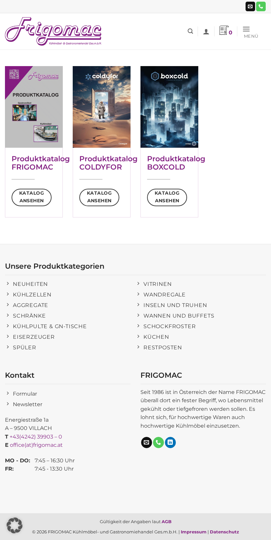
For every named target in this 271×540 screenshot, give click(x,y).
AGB (167, 521)
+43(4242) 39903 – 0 (36, 437)
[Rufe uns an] (261, 7)
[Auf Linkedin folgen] (170, 442)
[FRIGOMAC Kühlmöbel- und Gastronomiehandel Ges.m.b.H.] (54, 31)
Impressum (194, 531)
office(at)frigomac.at (36, 445)
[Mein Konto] (206, 31)
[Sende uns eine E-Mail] (250, 7)
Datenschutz (224, 531)
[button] (190, 31)
